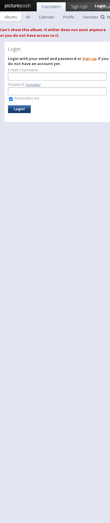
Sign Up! (79, 6)
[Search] (102, 16)
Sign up (89, 58)
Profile (68, 17)
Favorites (90, 17)
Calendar (46, 17)
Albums (11, 17)
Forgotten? (33, 84)
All (28, 17)
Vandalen (51, 6)
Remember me (26, 98)
